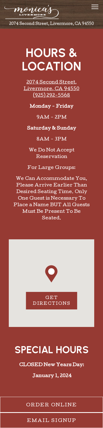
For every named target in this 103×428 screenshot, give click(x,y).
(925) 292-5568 (51, 95)
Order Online (64, 405)
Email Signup (51, 421)
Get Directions (55, 301)
